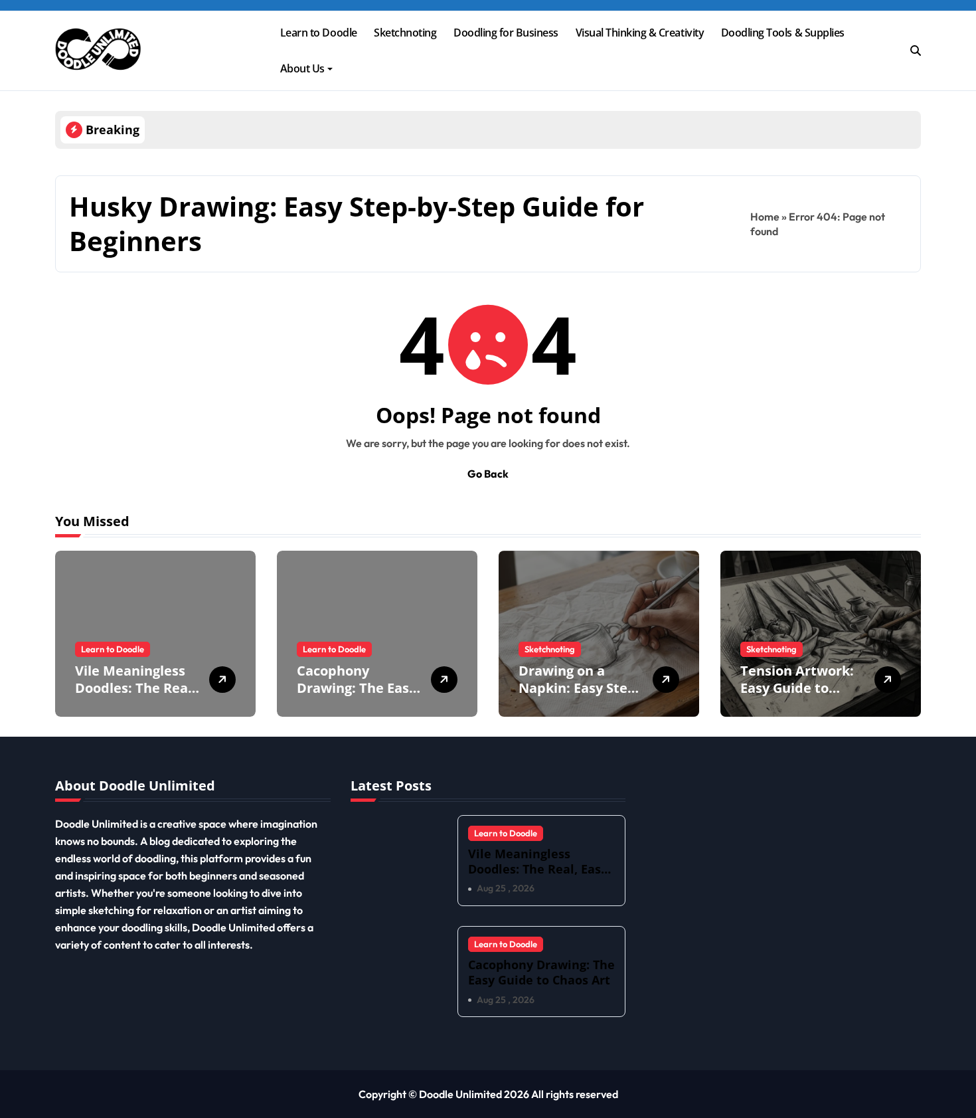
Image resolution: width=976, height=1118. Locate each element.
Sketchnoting (405, 32)
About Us (302, 68)
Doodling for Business (505, 32)
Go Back (488, 473)
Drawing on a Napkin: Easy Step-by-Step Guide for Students (579, 696)
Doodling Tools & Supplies (783, 32)
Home (764, 216)
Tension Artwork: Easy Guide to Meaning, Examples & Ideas (798, 696)
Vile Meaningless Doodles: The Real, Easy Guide (135, 688)
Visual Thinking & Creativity (640, 32)
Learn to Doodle (318, 32)
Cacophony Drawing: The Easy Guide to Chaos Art (358, 688)
